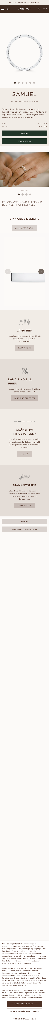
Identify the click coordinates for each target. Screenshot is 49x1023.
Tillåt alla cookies (24, 1004)
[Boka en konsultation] (39, 9)
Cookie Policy (26, 998)
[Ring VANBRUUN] (8, 9)
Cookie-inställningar (24, 1019)
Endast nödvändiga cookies (24, 1011)
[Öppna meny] (2, 9)
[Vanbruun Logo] (24, 9)
